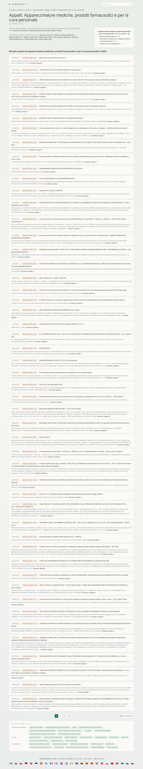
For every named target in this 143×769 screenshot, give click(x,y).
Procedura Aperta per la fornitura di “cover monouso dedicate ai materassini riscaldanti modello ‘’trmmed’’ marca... (76, 599)
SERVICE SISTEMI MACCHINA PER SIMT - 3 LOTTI (55, 409)
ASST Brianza (77, 168)
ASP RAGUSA (118, 396)
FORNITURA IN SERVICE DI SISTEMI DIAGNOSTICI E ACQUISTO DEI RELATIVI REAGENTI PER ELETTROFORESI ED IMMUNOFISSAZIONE (83, 623)
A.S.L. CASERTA (76, 536)
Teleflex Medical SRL (45, 37)
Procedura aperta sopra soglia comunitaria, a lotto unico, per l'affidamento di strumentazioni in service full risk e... (75, 463)
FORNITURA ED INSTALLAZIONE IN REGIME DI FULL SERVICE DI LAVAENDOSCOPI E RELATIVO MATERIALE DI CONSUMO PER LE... (82, 202)
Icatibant (42, 190)
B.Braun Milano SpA (45, 39)
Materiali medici (59, 747)
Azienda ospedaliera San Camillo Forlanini (42, 30)
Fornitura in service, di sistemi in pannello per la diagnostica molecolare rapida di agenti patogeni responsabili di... (75, 546)
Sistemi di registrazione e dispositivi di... (41, 747)
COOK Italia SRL (58, 37)
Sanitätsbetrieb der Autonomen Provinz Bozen (42, 734)
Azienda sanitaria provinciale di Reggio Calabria (87, 494)
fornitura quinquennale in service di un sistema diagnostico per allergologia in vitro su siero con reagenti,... (73, 128)
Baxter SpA (67, 37)
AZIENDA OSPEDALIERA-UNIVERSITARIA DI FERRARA (29, 640)
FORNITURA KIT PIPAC (46, 324)
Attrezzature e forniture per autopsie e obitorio (114, 39)
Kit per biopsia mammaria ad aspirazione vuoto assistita (57, 372)
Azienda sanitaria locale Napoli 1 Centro (69, 734)
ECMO (41, 348)
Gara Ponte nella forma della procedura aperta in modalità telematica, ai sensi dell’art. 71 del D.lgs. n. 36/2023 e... (75, 219)
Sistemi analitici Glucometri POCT (50, 684)
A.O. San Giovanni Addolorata (70, 684)
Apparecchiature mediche (108, 36)
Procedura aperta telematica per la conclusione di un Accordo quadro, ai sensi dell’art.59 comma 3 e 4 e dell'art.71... (76, 396)
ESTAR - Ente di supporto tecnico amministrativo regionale (97, 80)
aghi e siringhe (44, 278)
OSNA (41, 437)
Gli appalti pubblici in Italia (20, 10)
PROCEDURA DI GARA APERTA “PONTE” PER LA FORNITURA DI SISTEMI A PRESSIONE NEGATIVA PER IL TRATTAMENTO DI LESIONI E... (83, 249)
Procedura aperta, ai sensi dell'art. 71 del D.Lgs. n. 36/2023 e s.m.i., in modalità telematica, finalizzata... (72, 451)
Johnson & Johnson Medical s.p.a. (39, 740)
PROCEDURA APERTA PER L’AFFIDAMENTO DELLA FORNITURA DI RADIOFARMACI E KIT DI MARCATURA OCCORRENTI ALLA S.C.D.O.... (83, 656)
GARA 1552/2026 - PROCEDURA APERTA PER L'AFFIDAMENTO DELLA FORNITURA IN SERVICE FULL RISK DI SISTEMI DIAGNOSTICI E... (83, 504)
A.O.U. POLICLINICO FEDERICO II (22, 506)
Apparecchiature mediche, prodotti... (40, 744)
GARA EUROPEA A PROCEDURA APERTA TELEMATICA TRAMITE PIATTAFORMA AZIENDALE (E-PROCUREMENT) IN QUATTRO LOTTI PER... (84, 699)
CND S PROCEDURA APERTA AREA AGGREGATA (54, 310)
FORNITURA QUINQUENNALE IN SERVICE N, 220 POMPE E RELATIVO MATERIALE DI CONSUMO (70, 561)
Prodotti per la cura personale (109, 43)
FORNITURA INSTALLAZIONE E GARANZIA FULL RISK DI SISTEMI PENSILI (63, 575)
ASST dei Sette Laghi (119, 290)
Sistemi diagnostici (112, 747)
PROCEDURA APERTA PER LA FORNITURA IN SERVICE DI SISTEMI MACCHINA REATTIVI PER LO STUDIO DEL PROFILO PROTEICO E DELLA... (84, 423)
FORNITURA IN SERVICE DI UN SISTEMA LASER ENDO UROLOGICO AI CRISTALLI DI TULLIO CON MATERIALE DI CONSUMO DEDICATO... (83, 480)
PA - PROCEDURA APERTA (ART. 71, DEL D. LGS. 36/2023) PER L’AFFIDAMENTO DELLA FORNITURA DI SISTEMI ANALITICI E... (80, 334)
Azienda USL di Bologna (20, 30)
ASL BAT (47, 348)
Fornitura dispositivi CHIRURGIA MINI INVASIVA (54, 536)
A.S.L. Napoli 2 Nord (120, 599)
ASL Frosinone (16, 587)
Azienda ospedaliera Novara (21, 659)
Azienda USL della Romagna (110, 611)
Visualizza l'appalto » (36, 63)
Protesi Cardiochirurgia (46, 178)
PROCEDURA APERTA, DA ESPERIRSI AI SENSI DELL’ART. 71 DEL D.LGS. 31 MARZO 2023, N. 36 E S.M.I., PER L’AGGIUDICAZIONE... (81, 522)
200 (69, 716)
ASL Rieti (115, 546)
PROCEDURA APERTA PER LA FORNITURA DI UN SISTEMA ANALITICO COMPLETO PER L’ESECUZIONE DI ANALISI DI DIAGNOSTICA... (82, 142)
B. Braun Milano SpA (31, 39)
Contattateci (99, 758)
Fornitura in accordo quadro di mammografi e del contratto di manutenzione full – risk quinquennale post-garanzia (75, 290)
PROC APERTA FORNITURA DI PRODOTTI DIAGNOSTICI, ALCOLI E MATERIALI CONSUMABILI (69, 611)
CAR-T (41, 384)
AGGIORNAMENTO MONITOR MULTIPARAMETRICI (55, 168)
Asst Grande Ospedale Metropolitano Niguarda (42, 730)
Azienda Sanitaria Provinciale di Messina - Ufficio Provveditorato (32, 701)
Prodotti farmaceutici (106, 41)
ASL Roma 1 (76, 70)
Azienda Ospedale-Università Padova (112, 300)
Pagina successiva (126, 716)
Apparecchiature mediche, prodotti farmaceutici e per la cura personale (58, 10)
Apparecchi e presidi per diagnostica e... (78, 747)
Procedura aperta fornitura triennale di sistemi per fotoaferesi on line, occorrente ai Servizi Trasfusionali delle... (74, 235)
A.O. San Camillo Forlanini (83, 372)
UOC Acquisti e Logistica (114, 451)
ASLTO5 (14, 482)
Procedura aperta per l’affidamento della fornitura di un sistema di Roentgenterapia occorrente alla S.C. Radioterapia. (76, 156)
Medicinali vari (110, 744)
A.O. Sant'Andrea (71, 360)
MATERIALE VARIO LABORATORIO (50, 118)
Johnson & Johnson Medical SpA (63, 35)
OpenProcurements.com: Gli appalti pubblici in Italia (60, 758)
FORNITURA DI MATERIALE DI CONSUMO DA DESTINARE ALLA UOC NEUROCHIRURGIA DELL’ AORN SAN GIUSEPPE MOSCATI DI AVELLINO (85, 263)
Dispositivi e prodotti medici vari (79, 744)
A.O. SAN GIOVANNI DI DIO (53, 384)
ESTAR (59, 30)
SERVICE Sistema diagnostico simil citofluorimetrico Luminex (58, 80)
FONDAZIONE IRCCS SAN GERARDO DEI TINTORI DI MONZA (108, 575)
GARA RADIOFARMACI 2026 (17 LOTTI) (52, 360)
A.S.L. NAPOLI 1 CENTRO (54, 190)
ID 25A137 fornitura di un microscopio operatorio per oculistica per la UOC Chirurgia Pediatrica (69, 300)
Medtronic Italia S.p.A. (16, 37)
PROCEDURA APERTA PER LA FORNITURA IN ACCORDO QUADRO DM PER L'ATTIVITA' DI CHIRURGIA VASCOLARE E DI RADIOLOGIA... (83, 637)
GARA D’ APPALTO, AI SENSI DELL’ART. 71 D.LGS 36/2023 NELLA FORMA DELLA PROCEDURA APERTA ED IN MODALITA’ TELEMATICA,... (84, 585)
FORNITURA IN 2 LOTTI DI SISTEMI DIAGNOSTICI (55, 70)
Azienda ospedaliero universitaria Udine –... (70, 730)
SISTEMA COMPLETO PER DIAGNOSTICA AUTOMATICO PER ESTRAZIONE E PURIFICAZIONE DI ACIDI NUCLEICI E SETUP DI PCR (81, 94)
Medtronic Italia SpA (46, 35)
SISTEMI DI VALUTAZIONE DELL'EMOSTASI (53, 106)
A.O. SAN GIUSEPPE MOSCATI (64, 178)
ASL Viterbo (75, 310)
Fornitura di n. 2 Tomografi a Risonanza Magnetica (55, 494)
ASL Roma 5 (61, 58)
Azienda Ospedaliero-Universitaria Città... (90, 727)
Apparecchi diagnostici (98, 747)
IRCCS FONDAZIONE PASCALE (72, 118)
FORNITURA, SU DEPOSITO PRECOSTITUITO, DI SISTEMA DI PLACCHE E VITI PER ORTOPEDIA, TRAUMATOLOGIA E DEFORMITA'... (81, 670)
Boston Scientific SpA (31, 37)
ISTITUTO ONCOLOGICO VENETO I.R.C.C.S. (69, 324)
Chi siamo (87, 758)
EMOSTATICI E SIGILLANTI (48, 58)
